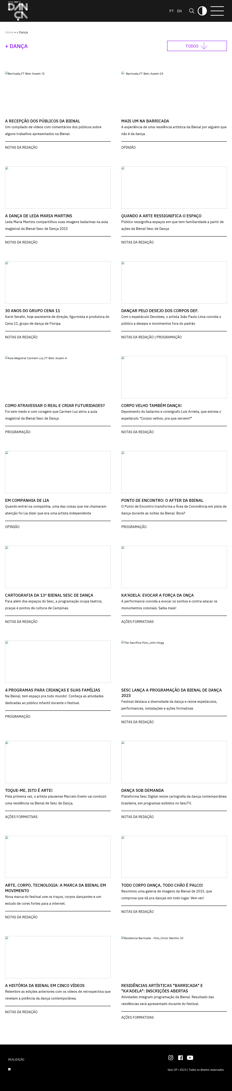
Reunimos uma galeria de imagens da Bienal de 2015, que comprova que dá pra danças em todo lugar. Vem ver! (166, 894)
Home (9, 32)
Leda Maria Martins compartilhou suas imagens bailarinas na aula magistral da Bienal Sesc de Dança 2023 (56, 225)
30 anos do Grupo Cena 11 (32, 310)
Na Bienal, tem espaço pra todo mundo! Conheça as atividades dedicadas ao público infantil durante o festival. (54, 699)
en (179, 11)
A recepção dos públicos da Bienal (42, 121)
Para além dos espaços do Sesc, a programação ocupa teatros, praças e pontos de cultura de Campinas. (53, 604)
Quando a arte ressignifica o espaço (161, 215)
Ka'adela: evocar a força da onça (157, 595)
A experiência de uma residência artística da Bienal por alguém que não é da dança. (174, 130)
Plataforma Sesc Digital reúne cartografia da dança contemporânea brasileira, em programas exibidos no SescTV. (174, 799)
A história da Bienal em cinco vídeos (45, 985)
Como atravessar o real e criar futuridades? (55, 405)
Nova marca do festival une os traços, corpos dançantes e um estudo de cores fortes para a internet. (53, 900)
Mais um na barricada (145, 121)
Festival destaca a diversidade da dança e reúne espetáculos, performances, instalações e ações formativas (169, 705)
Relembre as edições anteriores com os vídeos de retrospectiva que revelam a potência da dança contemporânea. (58, 995)
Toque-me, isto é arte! (29, 790)
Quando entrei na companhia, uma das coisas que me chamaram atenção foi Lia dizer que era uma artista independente (55, 509)
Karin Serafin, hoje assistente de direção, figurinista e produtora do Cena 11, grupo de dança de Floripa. (57, 320)
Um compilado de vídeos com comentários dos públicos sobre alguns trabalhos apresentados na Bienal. (53, 130)
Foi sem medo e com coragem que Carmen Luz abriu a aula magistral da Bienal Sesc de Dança (51, 415)
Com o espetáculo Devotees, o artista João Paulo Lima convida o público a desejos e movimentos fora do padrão (171, 320)
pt (171, 11)
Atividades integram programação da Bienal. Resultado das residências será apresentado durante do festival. (167, 1000)
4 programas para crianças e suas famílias (52, 690)
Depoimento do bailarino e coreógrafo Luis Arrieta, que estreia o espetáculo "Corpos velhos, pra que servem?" (171, 415)
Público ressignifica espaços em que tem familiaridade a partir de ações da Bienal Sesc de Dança (172, 225)
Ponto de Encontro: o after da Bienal (162, 500)
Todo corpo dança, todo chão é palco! (162, 885)
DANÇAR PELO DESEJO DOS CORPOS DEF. (160, 310)
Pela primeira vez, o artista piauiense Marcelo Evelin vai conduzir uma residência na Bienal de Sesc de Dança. (55, 799)
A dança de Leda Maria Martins (38, 215)
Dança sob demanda (142, 790)
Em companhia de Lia (27, 500)
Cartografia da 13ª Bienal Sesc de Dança (49, 595)
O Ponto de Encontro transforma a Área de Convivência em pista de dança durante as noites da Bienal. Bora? (174, 509)
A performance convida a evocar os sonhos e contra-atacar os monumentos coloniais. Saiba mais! (169, 604)
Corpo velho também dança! (151, 405)
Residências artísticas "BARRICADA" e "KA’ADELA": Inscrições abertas (162, 988)
